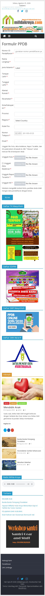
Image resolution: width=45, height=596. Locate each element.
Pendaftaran (6, 564)
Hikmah (13, 403)
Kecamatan (7, 99)
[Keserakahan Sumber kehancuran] (9, 450)
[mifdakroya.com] (4, 36)
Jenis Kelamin (8, 67)
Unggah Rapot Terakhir (8, 175)
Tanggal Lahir (5, 83)
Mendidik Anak (12, 407)
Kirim (7, 197)
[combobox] (18, 133)
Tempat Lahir (5, 75)
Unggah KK (7, 183)
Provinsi (5, 113)
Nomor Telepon (6, 134)
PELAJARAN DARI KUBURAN (12, 8)
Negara (6, 120)
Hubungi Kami (7, 560)
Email (5, 141)
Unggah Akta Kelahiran (6, 166)
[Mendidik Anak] (22, 379)
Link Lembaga (7, 567)
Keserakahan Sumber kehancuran (29, 451)
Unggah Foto (8, 157)
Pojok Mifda (22, 403)
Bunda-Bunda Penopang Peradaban (14, 502)
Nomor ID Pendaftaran (8, 52)
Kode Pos (6, 126)
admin (20, 410)
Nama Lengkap (6, 60)
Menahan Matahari (24, 462)
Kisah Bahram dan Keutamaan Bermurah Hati (18, 515)
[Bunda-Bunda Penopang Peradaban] (9, 438)
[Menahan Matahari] (9, 461)
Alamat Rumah (5, 91)
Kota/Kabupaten (7, 106)
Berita (6, 403)
